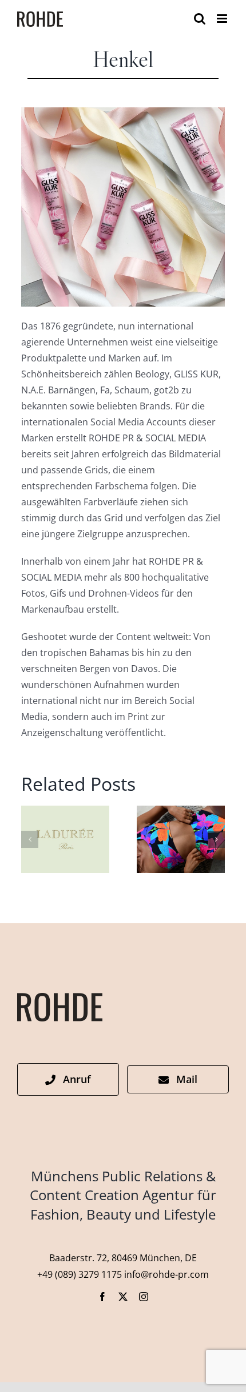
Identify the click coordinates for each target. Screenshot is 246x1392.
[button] (29, 839)
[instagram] (143, 1296)
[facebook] (102, 1296)
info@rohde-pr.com (166, 1274)
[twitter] (123, 1296)
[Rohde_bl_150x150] (59, 997)
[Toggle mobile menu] (223, 19)
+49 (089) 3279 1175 (79, 1274)
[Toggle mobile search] (199, 19)
